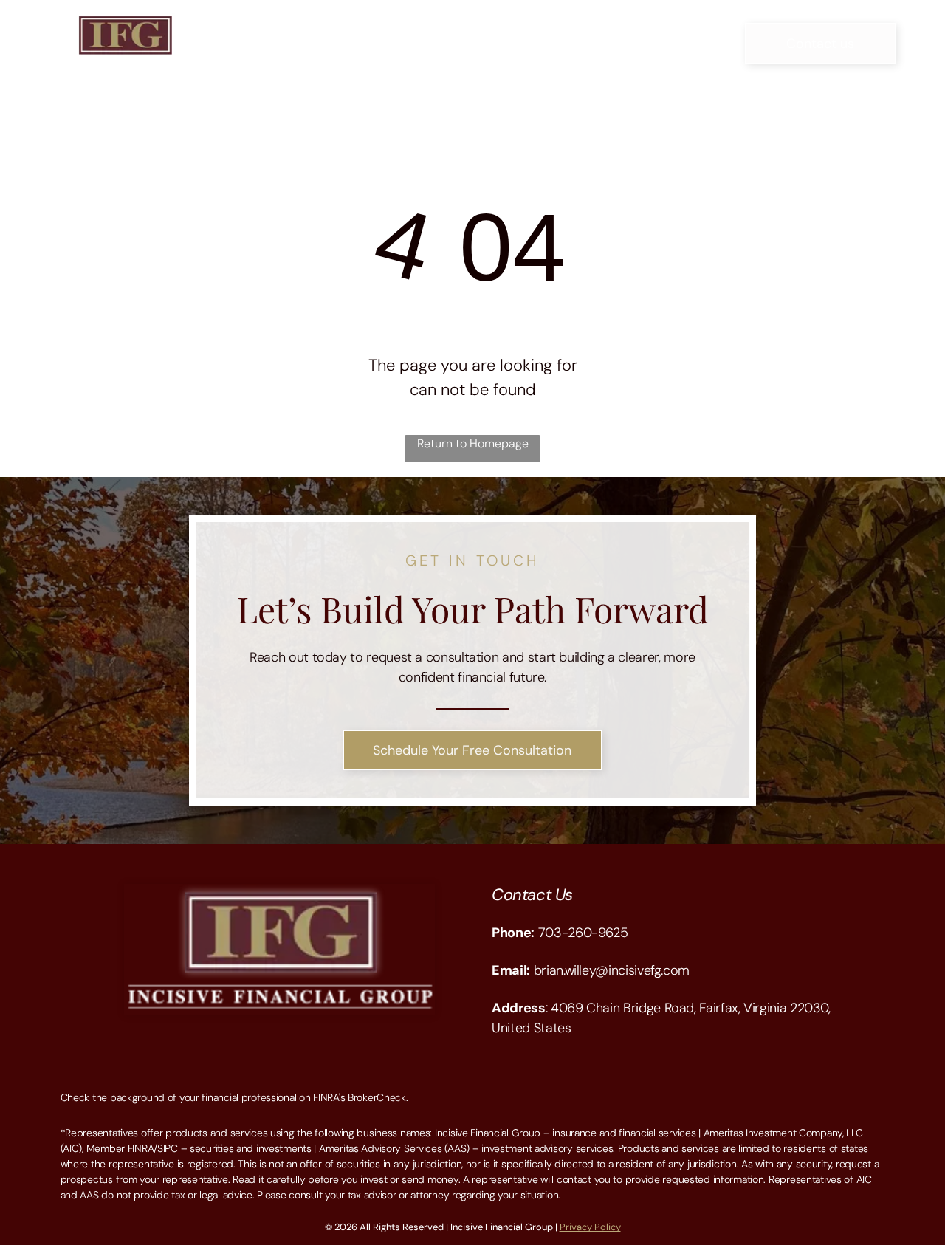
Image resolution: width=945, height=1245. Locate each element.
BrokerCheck (377, 1097)
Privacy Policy (590, 1227)
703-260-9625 (583, 933)
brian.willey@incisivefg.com (612, 970)
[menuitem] (279, 32)
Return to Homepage (473, 443)
